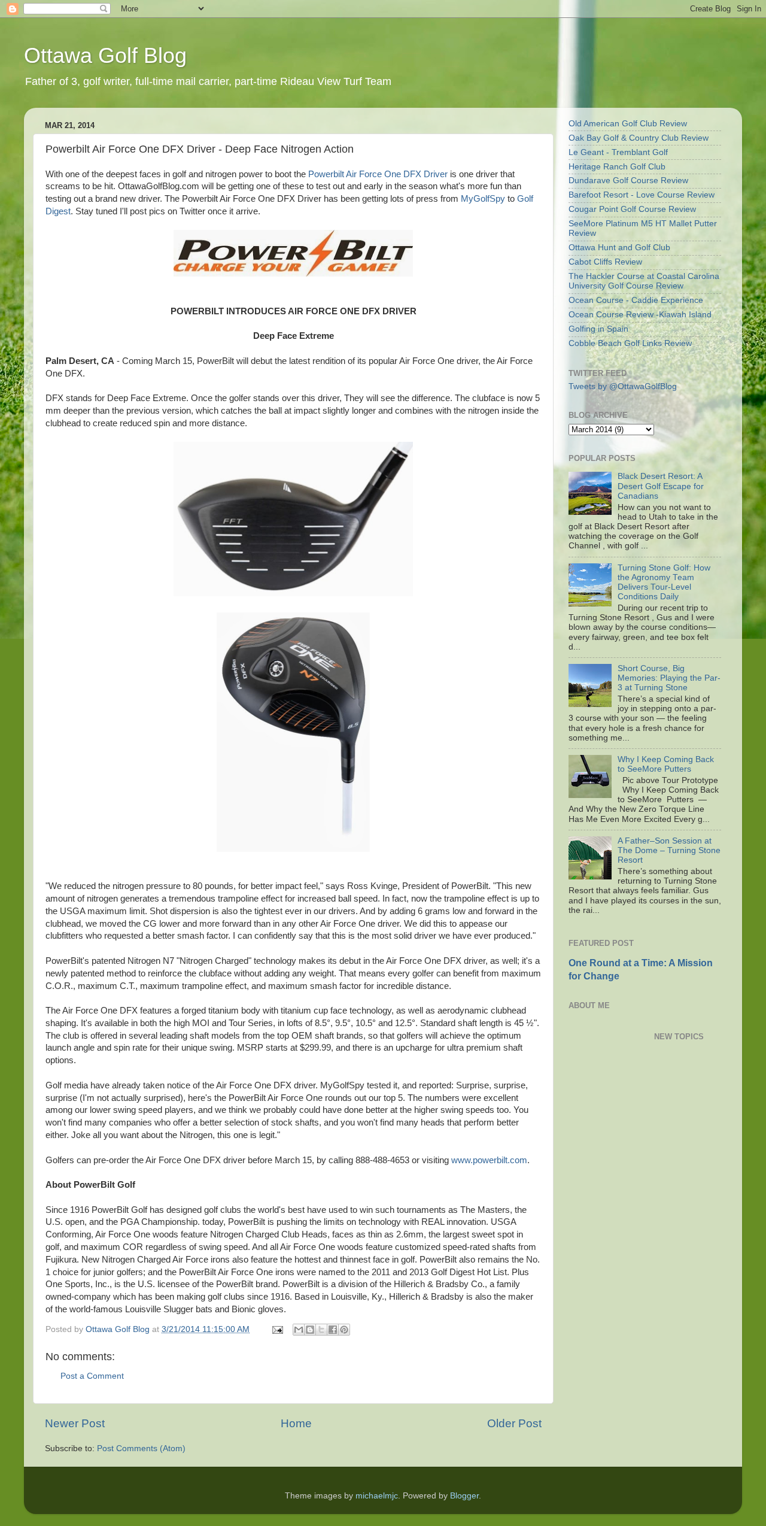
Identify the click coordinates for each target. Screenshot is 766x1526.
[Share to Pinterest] (344, 1330)
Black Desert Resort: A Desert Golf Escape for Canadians (661, 486)
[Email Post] (276, 1329)
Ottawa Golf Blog (105, 55)
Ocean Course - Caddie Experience (636, 300)
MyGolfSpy (483, 199)
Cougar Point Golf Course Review (632, 209)
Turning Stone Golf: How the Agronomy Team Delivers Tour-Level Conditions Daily (664, 582)
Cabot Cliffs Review (605, 261)
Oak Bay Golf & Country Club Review (639, 138)
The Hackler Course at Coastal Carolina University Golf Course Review (644, 281)
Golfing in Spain (598, 328)
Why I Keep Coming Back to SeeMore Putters (666, 764)
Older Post (514, 1423)
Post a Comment (92, 1376)
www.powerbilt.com (489, 1160)
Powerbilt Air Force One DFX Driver (378, 174)
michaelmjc (376, 1495)
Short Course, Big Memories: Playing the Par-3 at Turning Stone (669, 678)
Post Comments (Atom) (141, 1448)
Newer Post (75, 1423)
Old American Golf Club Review (628, 123)
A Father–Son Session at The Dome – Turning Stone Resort (669, 850)
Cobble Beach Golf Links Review (630, 343)
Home (296, 1423)
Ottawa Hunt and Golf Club (619, 247)
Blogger (464, 1495)
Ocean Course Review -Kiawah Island (640, 314)
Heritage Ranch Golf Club (617, 166)
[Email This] (299, 1330)
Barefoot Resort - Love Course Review (642, 194)
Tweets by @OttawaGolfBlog (623, 386)
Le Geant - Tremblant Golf (618, 152)
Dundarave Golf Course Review (628, 180)
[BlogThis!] (310, 1330)
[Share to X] (321, 1330)
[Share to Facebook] (333, 1330)
